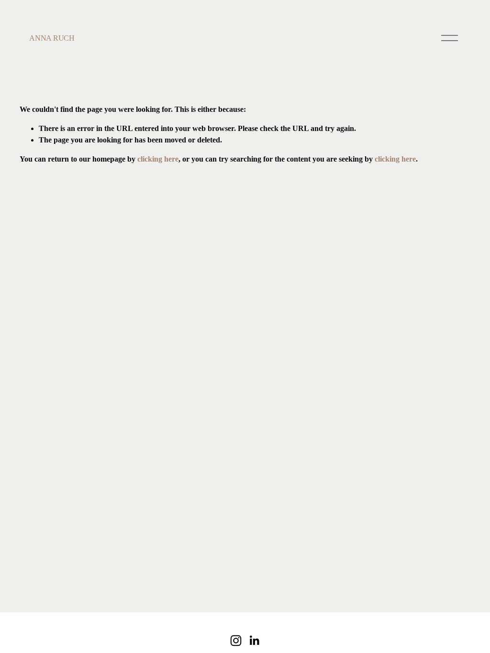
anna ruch (51, 38)
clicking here (157, 159)
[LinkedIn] (254, 640)
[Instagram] (236, 640)
